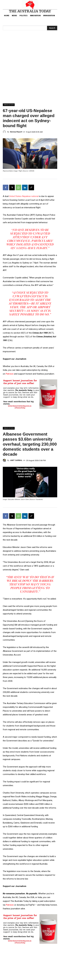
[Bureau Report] (5, 131)
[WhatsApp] (18, 187)
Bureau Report (16, 132)
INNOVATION (9, 105)
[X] (12, 187)
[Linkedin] (25, 187)
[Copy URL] (31, 187)
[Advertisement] (30, 72)
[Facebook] (5, 187)
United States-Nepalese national (24, 196)
